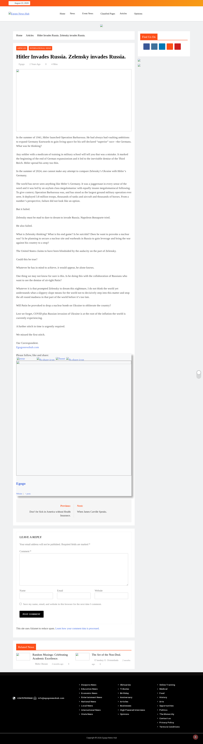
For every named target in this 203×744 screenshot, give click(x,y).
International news (40, 48)
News (72, 13)
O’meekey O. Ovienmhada (106, 660)
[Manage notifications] (195, 737)
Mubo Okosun (41, 664)
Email (60, 590)
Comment (25, 551)
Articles (123, 13)
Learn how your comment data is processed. (77, 628)
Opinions (138, 14)
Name (23, 590)
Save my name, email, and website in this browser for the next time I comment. (62, 604)
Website (99, 590)
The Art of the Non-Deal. (106, 654)
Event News (87, 13)
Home (62, 14)
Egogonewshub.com (27, 347)
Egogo (22, 64)
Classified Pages (108, 14)
